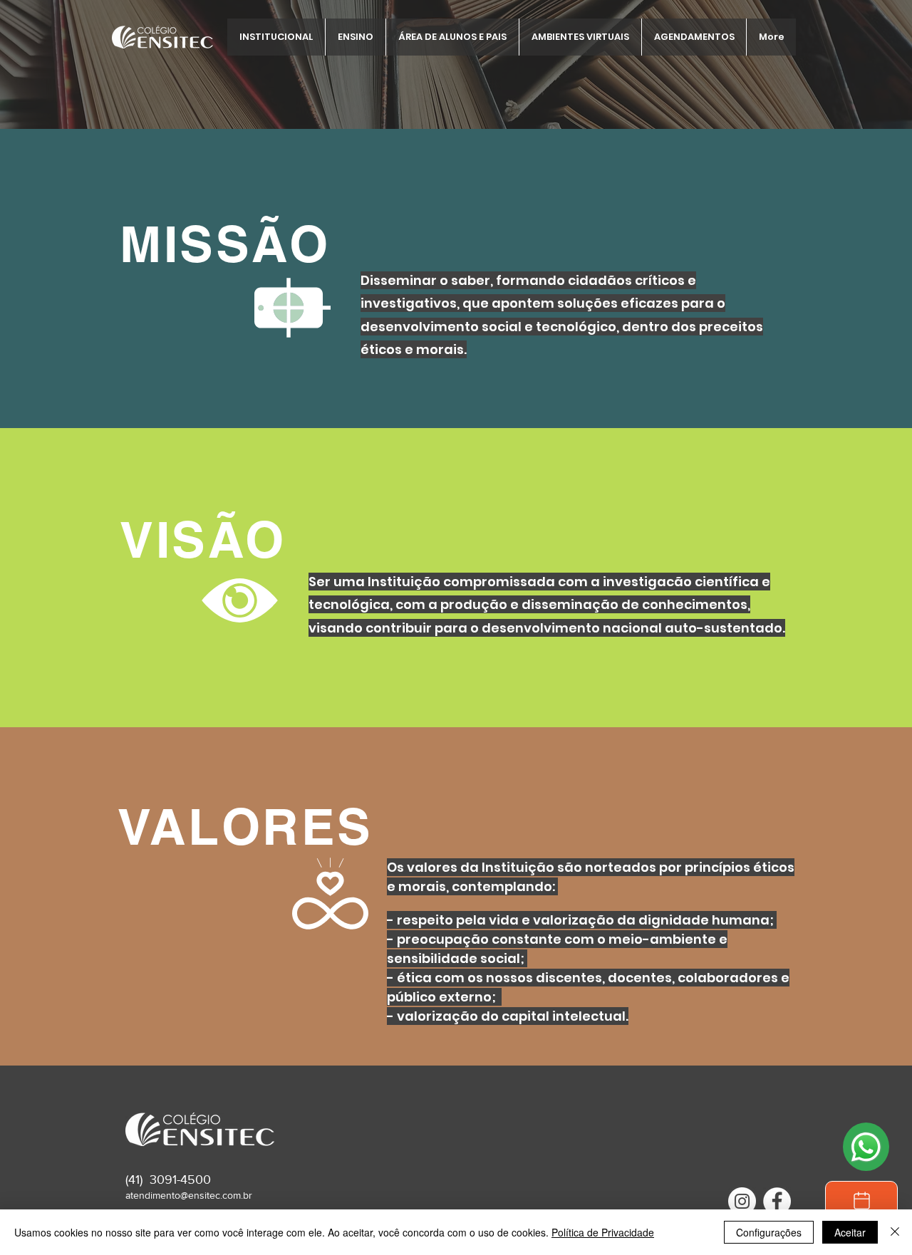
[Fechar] (894, 1232)
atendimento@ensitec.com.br (188, 1195)
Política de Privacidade (602, 1232)
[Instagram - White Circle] (742, 1201)
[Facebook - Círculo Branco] (777, 1201)
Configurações (769, 1232)
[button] (276, 37)
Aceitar (850, 1232)
